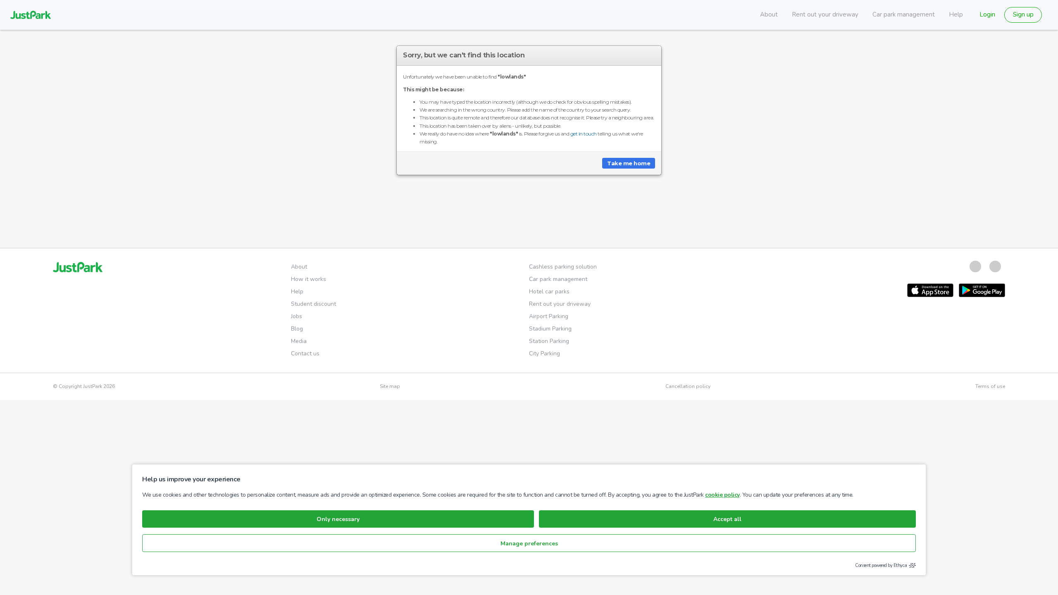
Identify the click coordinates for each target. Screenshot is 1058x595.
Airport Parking (548, 316)
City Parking (544, 353)
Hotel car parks (549, 291)
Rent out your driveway (825, 14)
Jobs (296, 316)
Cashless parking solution (563, 267)
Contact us (305, 353)
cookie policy (722, 495)
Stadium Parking (550, 329)
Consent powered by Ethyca (881, 565)
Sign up (1023, 14)
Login (987, 14)
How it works (308, 279)
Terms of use (990, 386)
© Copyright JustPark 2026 (84, 386)
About (769, 14)
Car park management (903, 14)
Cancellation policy (687, 386)
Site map (390, 386)
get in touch (583, 134)
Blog (297, 329)
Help (956, 14)
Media (299, 341)
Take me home (628, 163)
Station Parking (549, 341)
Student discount (313, 304)
